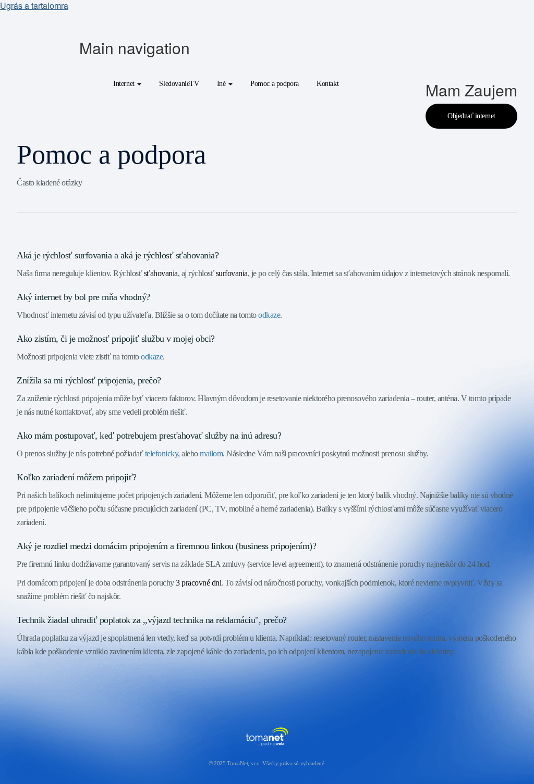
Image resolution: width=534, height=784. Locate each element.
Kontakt (327, 84)
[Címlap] (48, 46)
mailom (211, 453)
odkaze (269, 314)
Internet (124, 84)
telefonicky (161, 453)
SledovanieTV (179, 84)
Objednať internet (471, 116)
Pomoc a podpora (274, 84)
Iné (222, 84)
